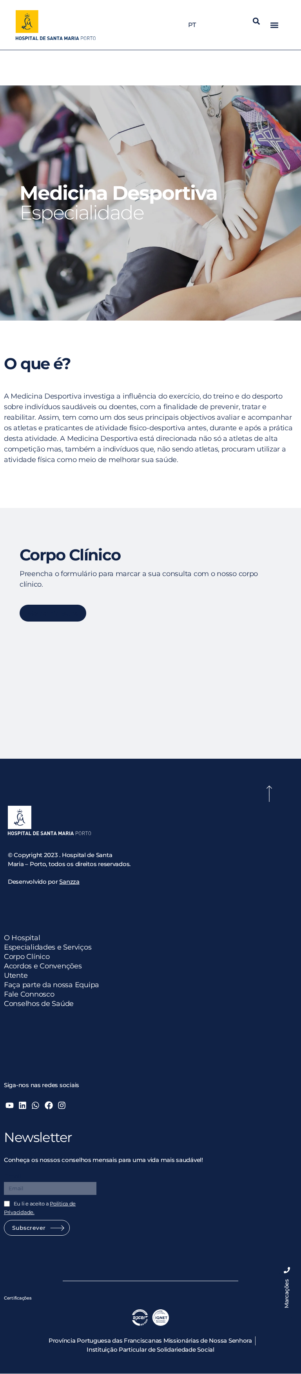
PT (192, 25)
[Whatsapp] (35, 1105)
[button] (256, 21)
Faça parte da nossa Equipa (51, 985)
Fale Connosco (29, 994)
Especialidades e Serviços (47, 947)
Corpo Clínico (27, 956)
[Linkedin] (22, 1105)
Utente (15, 975)
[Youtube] (9, 1105)
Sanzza (69, 881)
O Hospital (22, 938)
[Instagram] (61, 1105)
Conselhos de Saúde (39, 1003)
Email (12, 1176)
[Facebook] (48, 1105)
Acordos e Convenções (43, 966)
